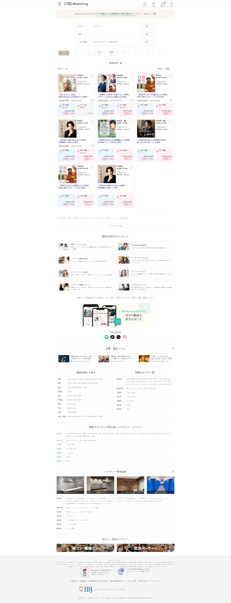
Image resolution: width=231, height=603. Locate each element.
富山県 (69, 404)
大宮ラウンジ (70, 516)
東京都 (69, 379)
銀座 (136, 379)
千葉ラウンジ (70, 512)
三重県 (84, 387)
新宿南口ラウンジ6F (145, 498)
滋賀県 (84, 383)
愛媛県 (74, 412)
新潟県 (69, 400)
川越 (131, 397)
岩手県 (69, 396)
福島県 (79, 396)
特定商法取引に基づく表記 (98, 581)
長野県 (79, 400)
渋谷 (169, 381)
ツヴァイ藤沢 (94, 508)
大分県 (84, 416)
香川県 (69, 412)
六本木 (164, 379)
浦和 (134, 397)
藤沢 (151, 388)
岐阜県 (79, 387)
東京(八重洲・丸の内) (145, 379)
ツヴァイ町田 (136, 501)
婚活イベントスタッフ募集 (126, 297)
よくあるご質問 (130, 581)
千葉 (127, 392)
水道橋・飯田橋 (158, 384)
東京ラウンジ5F (95, 498)
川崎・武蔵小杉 (144, 388)
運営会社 (74, 581)
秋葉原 (141, 381)
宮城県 (74, 396)
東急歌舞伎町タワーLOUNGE (75, 503)
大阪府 (69, 383)
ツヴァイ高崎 (70, 528)
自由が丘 (129, 384)
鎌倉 (154, 388)
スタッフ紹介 (109, 297)
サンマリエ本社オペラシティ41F (111, 501)
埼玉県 (86, 379)
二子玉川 (164, 381)
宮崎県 (89, 416)
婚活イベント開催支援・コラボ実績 (89, 297)
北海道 (69, 391)
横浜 (127, 388)
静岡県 (74, 387)
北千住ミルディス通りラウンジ (90, 501)
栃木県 (95, 379)
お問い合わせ (143, 581)
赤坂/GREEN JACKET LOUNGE (151, 501)
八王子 (140, 384)
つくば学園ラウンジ (72, 520)
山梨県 (74, 400)
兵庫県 (79, 383)
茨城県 (91, 379)
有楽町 (132, 379)
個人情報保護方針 (116, 581)
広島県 (74, 408)
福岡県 (69, 416)
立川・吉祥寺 (153, 381)
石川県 (74, 404)
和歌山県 (95, 383)
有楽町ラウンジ (133, 498)
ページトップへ (117, 226)
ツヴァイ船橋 (87, 512)
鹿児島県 (95, 416)
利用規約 (83, 581)
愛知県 (69, 387)
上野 (137, 381)
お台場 (135, 384)
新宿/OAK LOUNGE (72, 501)
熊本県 (79, 416)
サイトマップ (155, 581)
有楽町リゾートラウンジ (109, 498)
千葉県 (81, 379)
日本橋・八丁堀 (148, 384)
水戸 (132, 401)
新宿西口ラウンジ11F (73, 498)
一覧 (172, 348)
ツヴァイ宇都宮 (71, 524)
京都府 (74, 383)
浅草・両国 (167, 384)
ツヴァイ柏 (79, 512)
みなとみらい (134, 388)
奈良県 (89, 383)
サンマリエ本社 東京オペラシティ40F (98, 503)
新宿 (127, 379)
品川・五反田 (130, 381)
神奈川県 (75, 379)
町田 (159, 381)
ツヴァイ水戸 (84, 520)
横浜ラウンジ (70, 508)
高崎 (127, 409)
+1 (92, 100)
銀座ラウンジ (85, 498)
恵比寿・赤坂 (157, 379)
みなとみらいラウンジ (82, 508)
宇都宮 (128, 405)
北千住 (146, 381)
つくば (128, 401)
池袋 (168, 379)
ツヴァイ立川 (126, 501)
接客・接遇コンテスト (146, 297)
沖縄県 (100, 416)
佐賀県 (74, 416)
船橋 (133, 392)
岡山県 (69, 408)
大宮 (127, 397)
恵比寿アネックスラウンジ (161, 498)
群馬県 (100, 379)
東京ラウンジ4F (123, 498)
